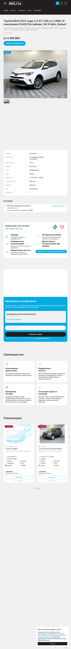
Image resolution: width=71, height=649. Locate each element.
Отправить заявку (35, 334)
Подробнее (18, 477)
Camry (5, 425)
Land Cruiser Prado (42, 425)
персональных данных (43, 338)
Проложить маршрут (14, 319)
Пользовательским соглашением (48, 635)
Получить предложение (14, 43)
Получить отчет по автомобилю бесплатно (51, 251)
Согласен (52, 643)
